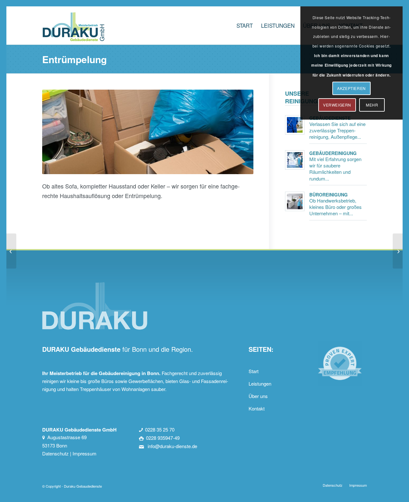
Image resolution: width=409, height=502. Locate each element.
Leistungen (260, 383)
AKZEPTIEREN (351, 88)
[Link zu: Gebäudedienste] (295, 125)
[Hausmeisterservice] (398, 251)
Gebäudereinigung (333, 153)
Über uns (258, 396)
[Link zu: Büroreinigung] (295, 201)
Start (254, 371)
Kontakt (257, 408)
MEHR (372, 104)
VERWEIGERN (337, 104)
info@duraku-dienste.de (171, 446)
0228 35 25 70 (159, 429)
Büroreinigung (328, 194)
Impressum (84, 453)
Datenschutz (55, 453)
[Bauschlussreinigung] (11, 251)
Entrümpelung (74, 59)
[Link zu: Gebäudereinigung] (295, 160)
